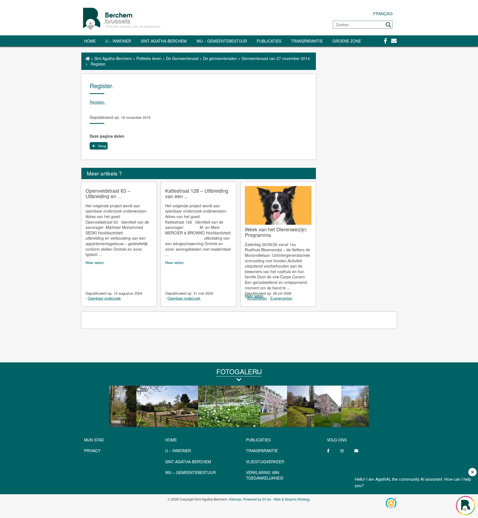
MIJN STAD (94, 440)
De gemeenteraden (220, 58)
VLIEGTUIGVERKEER (265, 461)
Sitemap (235, 499)
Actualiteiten (257, 298)
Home (90, 41)
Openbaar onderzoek (104, 298)
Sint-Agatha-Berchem (164, 41)
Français (383, 13)
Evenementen (281, 298)
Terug (101, 145)
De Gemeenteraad (182, 58)
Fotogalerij (239, 371)
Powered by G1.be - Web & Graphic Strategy (276, 499)
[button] (388, 25)
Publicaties (269, 41)
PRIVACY (92, 450)
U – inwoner (118, 41)
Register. (97, 102)
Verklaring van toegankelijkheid (265, 475)
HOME (171, 440)
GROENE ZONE (346, 41)
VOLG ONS (337, 440)
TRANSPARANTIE (307, 41)
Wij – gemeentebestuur (221, 41)
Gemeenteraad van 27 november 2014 (275, 58)
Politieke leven (149, 58)
